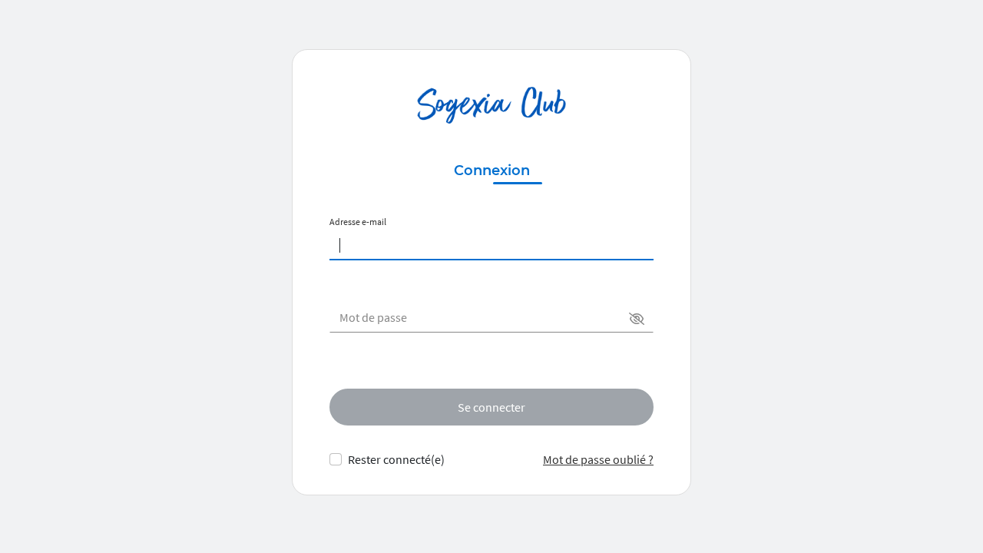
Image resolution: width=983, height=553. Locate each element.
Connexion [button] (492, 170)
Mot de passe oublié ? (598, 459)
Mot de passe (373, 317)
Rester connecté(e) (396, 459)
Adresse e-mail (357, 221)
